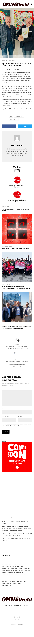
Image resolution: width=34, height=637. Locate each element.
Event (19, 564)
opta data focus (7, 574)
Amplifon (5, 559)
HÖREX (21, 568)
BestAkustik (26, 559)
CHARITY (4, 284)
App (11, 559)
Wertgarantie (7, 583)
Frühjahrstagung (8, 566)
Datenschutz (17, 605)
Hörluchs (28, 568)
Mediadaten (8, 605)
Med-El (4, 572)
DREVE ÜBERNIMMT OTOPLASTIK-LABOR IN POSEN (15, 209)
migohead (20, 572)
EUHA (14, 564)
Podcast (11, 576)
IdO (17, 570)
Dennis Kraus (16, 145)
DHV (21, 561)
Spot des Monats (14, 119)
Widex (15, 583)
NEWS (13, 60)
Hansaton (14, 568)
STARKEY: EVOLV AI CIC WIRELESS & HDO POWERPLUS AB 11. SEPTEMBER (17, 346)
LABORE (4, 206)
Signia (11, 579)
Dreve (26, 561)
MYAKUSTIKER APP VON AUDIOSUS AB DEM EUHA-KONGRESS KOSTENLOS (17, 363)
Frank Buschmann (19, 116)
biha (3, 561)
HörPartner (6, 570)
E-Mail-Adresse (6, 416)
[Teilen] (9, 126)
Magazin (27, 570)
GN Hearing (6, 568)
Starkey (5, 581)
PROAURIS (19, 576)
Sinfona (17, 579)
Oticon (17, 574)
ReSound (26, 576)
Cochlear (15, 561)
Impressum (26, 605)
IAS (13, 570)
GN (22, 566)
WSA (20, 583)
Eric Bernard (6, 564)
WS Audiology (6, 585)
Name (3, 409)
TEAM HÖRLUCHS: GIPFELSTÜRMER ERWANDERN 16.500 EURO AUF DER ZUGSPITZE (16, 287)
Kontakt (21, 609)
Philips (23, 574)
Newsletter (13, 609)
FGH (11, 116)
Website (20, 416)
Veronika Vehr (21, 581)
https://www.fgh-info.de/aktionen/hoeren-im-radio (16, 109)
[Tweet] (25, 126)
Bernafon (17, 559)
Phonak (4, 576)
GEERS (18, 566)
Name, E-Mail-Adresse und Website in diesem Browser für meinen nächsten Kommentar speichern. (16, 425)
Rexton (4, 579)
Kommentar (5, 389)
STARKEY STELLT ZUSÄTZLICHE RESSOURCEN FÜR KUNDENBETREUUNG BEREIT (16, 327)
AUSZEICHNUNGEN (6, 60)
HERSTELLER (5, 246)
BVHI (8, 561)
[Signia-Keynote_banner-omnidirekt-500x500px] (17, 472)
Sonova (24, 579)
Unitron (12, 581)
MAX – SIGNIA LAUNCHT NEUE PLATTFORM (15, 248)
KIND (21, 570)
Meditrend (11, 572)
